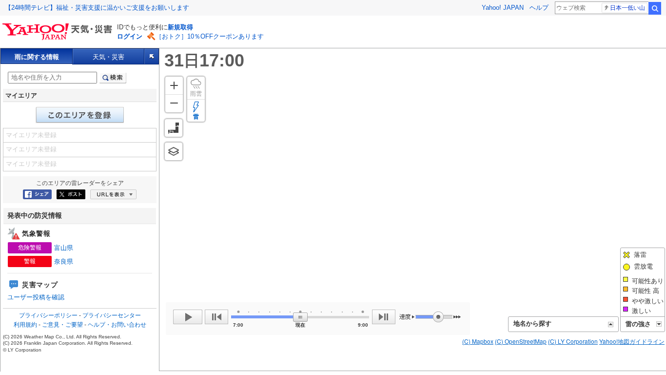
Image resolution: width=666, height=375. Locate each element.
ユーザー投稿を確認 (35, 297)
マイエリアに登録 (80, 115)
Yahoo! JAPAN (503, 7)
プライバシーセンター (111, 315)
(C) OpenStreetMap (521, 341)
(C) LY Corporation (573, 341)
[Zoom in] (174, 85)
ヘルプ (538, 7)
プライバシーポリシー (48, 315)
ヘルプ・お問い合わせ (117, 324)
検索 (654, 8)
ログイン (129, 36)
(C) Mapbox (477, 341)
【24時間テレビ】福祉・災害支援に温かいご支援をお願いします (97, 7)
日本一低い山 (627, 7)
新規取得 (180, 27)
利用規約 (25, 324)
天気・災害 (108, 57)
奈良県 (63, 261)
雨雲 (196, 93)
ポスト (71, 194)
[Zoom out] (174, 103)
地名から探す (532, 323)
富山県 (63, 247)
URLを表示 (113, 194)
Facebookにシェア (37, 194)
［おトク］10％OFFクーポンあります (210, 36)
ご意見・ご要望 (62, 324)
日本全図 (173, 128)
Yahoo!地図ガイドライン (632, 341)
